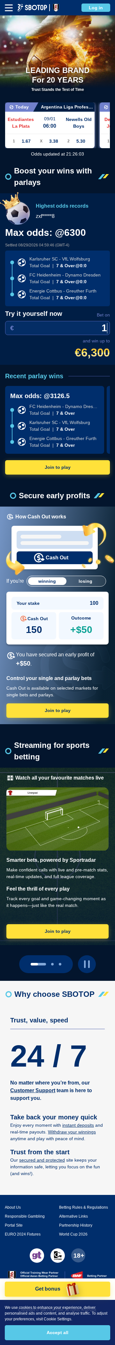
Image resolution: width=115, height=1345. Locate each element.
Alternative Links (73, 1216)
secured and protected (42, 1160)
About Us (13, 1207)
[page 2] (60, 964)
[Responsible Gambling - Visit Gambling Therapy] (37, 1255)
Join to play (58, 467)
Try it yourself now (33, 313)
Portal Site (14, 1225)
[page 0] (38, 964)
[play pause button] (87, 964)
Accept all (57, 1332)
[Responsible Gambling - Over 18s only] (78, 1255)
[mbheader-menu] (9, 7)
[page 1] (52, 964)
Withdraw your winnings (72, 1131)
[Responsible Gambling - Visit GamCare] (57, 1255)
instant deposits (78, 1125)
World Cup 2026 (73, 1234)
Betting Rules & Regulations (83, 1207)
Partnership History (75, 1225)
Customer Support (32, 1090)
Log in (96, 7)
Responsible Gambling (25, 1216)
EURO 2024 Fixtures (23, 1234)
